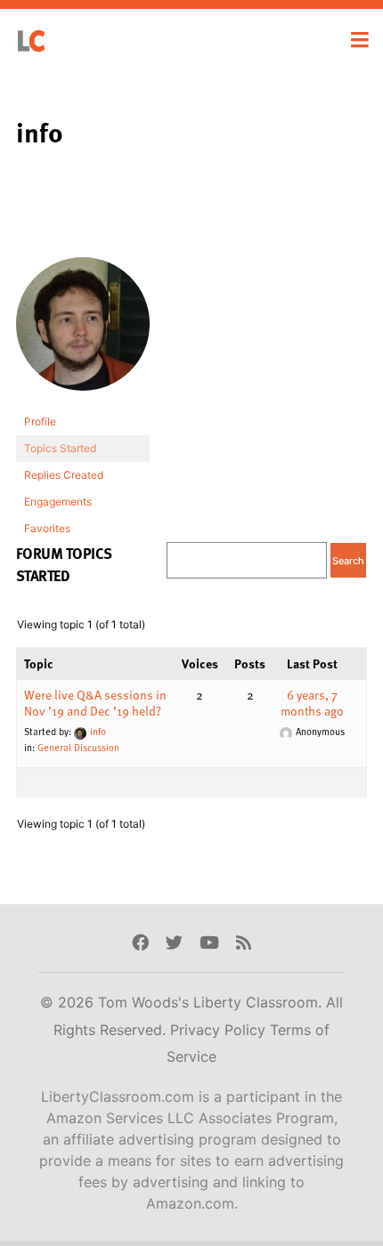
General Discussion (78, 747)
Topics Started (60, 448)
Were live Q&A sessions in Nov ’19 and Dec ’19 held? (95, 702)
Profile (40, 421)
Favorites (47, 528)
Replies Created (63, 474)
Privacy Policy (220, 1030)
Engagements (58, 501)
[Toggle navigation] (360, 40)
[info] (83, 332)
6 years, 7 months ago (312, 702)
